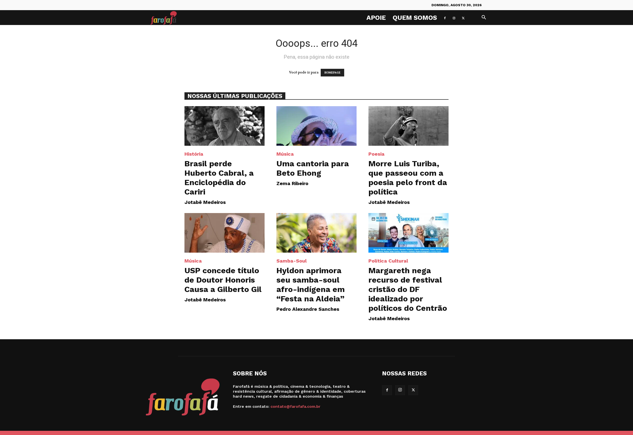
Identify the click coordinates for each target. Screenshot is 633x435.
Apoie (376, 17)
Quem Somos (415, 17)
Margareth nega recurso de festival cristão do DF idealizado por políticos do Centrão (407, 289)
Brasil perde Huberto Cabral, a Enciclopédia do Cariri (219, 177)
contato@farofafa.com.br (295, 406)
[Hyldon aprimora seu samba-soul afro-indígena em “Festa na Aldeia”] (316, 233)
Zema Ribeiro (292, 183)
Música (285, 154)
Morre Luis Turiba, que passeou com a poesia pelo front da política (407, 177)
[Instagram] (454, 17)
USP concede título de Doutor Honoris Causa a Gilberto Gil (223, 280)
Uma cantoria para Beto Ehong (312, 168)
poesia (376, 154)
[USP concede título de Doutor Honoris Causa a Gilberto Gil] (224, 233)
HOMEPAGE (332, 72)
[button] (484, 18)
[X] (463, 17)
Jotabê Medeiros (205, 202)
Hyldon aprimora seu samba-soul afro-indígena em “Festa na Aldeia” (310, 284)
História (193, 154)
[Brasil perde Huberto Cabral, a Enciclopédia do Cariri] (224, 126)
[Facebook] (445, 17)
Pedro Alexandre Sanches (307, 309)
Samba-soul (291, 261)
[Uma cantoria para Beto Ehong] (316, 126)
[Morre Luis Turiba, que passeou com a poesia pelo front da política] (408, 126)
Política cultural (388, 261)
